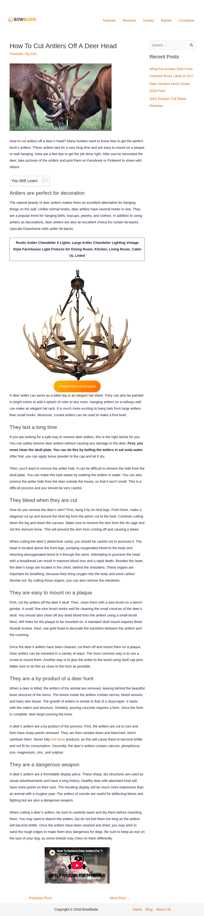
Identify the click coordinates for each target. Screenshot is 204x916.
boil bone (58, 739)
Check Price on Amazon (77, 386)
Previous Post (37, 898)
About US (163, 909)
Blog (149, 909)
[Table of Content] (44, 180)
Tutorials (16, 54)
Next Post (120, 898)
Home (137, 909)
